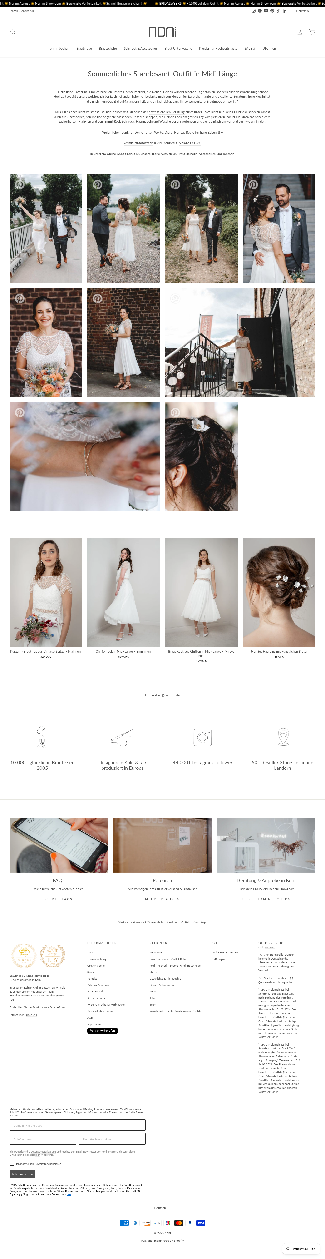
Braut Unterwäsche (178, 48)
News (153, 991)
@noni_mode (171, 695)
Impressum (94, 1024)
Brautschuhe (108, 48)
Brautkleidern (187, 154)
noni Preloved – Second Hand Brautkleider (176, 965)
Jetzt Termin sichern (266, 899)
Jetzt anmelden (22, 1173)
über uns (31, 1014)
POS (144, 1240)
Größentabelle (96, 965)
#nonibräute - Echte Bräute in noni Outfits (176, 1010)
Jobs (152, 998)
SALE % (250, 48)
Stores (154, 971)
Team (153, 1004)
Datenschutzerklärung (100, 1010)
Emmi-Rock (113, 121)
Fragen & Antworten (22, 10)
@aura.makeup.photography (275, 982)
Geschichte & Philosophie (165, 978)
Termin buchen (58, 48)
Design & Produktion (162, 984)
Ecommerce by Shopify (168, 1240)
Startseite (124, 922)
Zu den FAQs (59, 899)
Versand (269, 946)
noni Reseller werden (225, 952)
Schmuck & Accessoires (141, 48)
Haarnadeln (144, 121)
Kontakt (92, 978)
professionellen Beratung (167, 112)
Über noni (270, 48)
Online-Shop (115, 154)
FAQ (90, 952)
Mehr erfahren (162, 899)
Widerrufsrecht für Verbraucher (106, 1004)
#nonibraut (139, 922)
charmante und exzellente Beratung (221, 96)
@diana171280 (190, 143)
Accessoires (207, 154)
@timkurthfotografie (138, 143)
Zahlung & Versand (98, 984)
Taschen (228, 154)
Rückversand (95, 991)
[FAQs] (59, 845)
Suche (91, 971)
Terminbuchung (96, 959)
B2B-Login (218, 959)
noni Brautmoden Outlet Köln (168, 959)
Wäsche (165, 121)
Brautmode (84, 48)
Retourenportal (96, 998)
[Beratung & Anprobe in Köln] (266, 845)
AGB (90, 1017)
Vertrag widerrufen (102, 1030)
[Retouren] (162, 845)
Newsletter (156, 952)
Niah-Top (84, 121)
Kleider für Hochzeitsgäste (218, 48)
